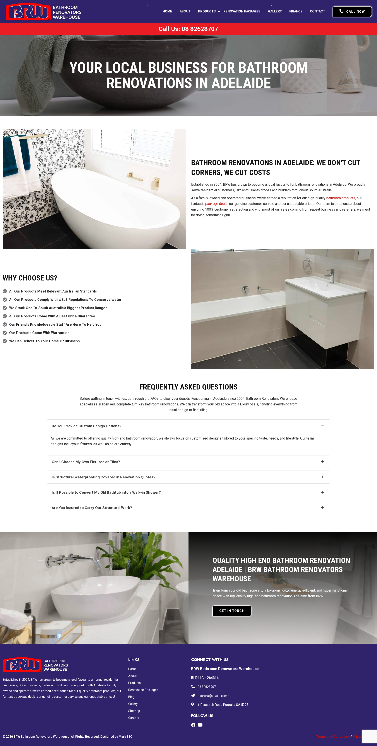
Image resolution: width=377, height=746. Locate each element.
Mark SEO (125, 736)
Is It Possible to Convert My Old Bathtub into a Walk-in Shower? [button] (106, 492)
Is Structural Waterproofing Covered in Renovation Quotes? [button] (103, 477)
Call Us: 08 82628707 (188, 29)
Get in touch (232, 611)
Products (207, 11)
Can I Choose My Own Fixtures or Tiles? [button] (86, 462)
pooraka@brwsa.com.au (214, 696)
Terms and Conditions (333, 737)
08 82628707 (206, 687)
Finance (295, 11)
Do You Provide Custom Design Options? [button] (86, 426)
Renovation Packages (241, 11)
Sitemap (134, 711)
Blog (131, 697)
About (185, 11)
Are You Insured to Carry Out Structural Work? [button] (92, 507)
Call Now (355, 12)
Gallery (275, 11)
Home (167, 11)
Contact (317, 11)
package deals (216, 204)
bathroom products (340, 198)
